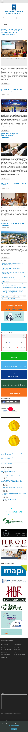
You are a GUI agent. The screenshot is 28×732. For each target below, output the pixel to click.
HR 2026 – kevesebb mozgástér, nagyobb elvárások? (13, 184)
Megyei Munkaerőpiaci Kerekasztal (5, 655)
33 (15, 296)
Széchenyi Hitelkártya (18, 644)
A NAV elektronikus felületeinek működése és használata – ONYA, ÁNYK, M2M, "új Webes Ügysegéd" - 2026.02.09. (12, 291)
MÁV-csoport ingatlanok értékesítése (12, 223)
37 (2, 298)
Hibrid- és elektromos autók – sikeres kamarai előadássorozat (12, 280)
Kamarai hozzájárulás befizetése (14, 307)
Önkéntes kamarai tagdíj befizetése (14, 309)
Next (14, 298)
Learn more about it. (14, 725)
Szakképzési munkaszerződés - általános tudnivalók (14, 287)
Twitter (5, 21)
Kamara (2, 646)
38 (5, 298)
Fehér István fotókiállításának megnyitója (12, 475)
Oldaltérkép (3, 642)
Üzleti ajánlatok (17, 649)
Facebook (3, 21)
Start (3, 296)
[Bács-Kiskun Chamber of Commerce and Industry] (14, 6)
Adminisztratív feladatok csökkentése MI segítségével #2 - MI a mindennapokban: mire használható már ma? (11, 482)
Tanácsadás (16, 646)
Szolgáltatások (4, 652)
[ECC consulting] (14, 581)
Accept (14, 729)
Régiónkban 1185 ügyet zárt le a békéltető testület (11, 134)
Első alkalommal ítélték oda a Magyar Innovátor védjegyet (12, 90)
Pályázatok (16, 642)
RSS (10, 21)
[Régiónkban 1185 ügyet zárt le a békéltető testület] (14, 149)
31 (10, 296)
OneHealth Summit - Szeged (9, 499)
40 (11, 298)
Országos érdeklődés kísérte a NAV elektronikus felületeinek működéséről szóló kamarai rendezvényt (13, 268)
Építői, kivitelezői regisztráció (6, 649)
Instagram (8, 21)
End (18, 298)
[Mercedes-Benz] (14, 533)
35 (21, 296)
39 (8, 298)
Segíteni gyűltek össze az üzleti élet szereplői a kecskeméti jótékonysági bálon (13, 284)
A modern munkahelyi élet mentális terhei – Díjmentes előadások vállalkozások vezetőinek (12, 31)
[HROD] (14, 543)
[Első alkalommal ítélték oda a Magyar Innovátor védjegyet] (14, 105)
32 (13, 296)
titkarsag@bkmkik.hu (7, 720)
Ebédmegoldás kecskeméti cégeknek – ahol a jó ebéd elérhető (13, 273)
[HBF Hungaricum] (14, 594)
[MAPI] (14, 571)
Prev (7, 296)
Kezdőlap (15, 652)
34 (18, 296)
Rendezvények (16, 651)
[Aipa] (14, 554)
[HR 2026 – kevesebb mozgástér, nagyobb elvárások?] (14, 199)
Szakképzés (3, 651)
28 (17, 347)
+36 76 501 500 (6, 718)
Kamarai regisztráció (5, 647)
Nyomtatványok (4, 657)
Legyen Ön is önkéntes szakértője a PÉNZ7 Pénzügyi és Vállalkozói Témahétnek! (14, 276)
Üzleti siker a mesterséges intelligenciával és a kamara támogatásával (12, 263)
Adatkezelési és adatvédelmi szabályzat (19, 655)
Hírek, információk (4, 644)
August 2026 (14, 336)
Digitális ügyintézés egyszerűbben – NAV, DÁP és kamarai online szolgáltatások (13, 470)
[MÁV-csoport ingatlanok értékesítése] (14, 237)
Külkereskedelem (17, 647)
